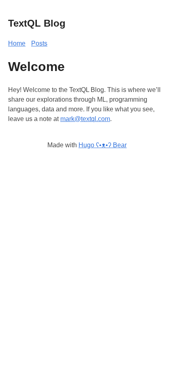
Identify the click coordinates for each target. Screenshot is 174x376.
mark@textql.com (85, 118)
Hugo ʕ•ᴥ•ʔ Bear (103, 145)
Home (16, 43)
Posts (39, 43)
